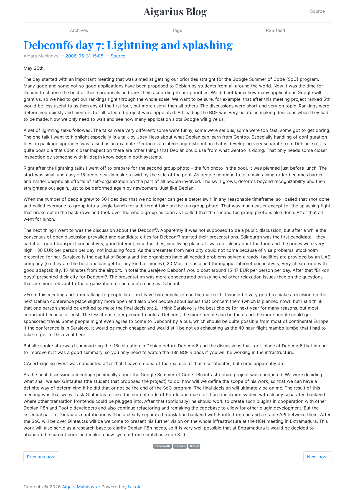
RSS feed (275, 30)
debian (180, 446)
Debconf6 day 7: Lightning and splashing (128, 44)
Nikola (134, 486)
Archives (79, 30)
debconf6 (162, 446)
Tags (177, 30)
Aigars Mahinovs (79, 486)
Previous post (41, 456)
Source (317, 11)
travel (194, 446)
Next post (317, 456)
